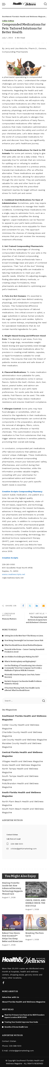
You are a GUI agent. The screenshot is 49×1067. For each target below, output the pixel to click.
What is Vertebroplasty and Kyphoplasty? (20, 661)
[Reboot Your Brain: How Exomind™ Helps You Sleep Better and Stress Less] (13, 922)
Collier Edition (8, 21)
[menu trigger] (4, 4)
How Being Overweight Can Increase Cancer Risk (23, 640)
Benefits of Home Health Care (16, 1027)
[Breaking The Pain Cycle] (36, 922)
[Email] (43, 605)
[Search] (45, 4)
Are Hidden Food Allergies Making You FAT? (21, 657)
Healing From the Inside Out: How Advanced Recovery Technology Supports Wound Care (12, 888)
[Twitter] (30, 605)
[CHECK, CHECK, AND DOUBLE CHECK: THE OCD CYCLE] (36, 890)
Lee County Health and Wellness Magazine (24, 739)
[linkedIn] (36, 605)
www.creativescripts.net (13, 574)
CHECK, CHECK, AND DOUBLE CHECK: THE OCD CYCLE (35, 903)
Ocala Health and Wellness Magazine (21, 765)
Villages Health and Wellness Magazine (22, 761)
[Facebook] (23, 605)
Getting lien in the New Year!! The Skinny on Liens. (23, 636)
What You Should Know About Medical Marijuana (23, 645)
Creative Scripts (10, 558)
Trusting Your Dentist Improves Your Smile (21, 1022)
